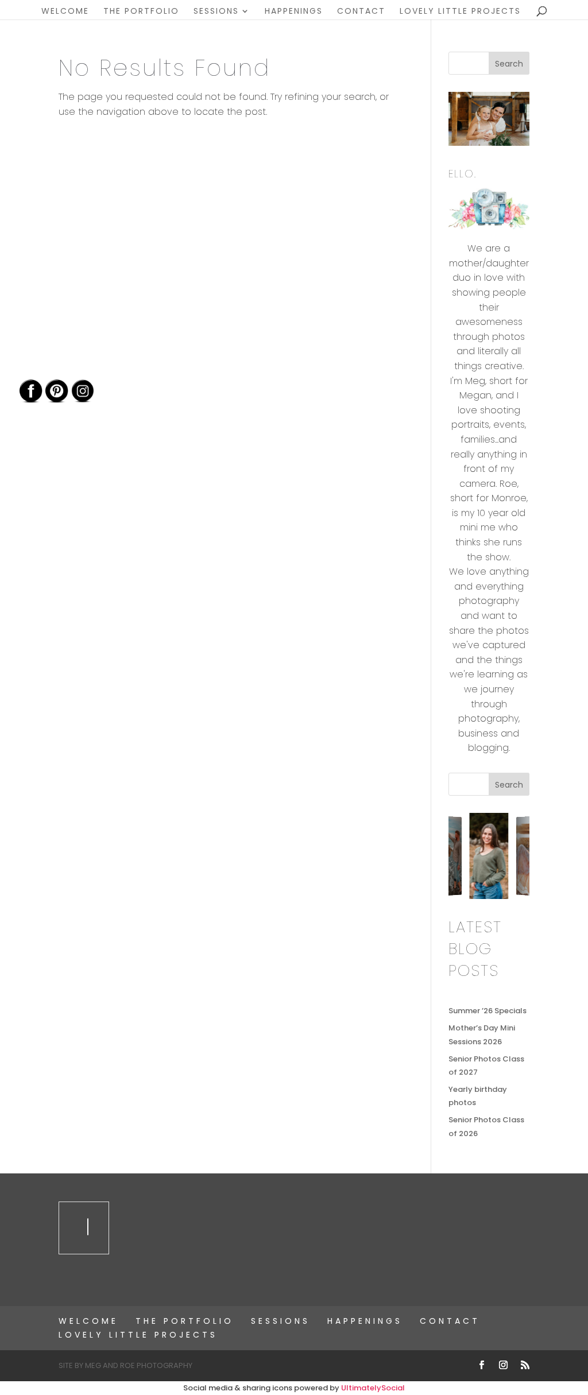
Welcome (65, 12)
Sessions (216, 12)
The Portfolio (141, 12)
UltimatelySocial (373, 1387)
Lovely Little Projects (460, 12)
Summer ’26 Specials (487, 1010)
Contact (361, 12)
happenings (294, 12)
